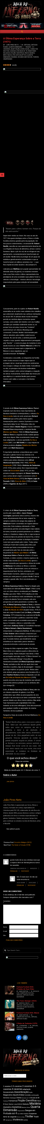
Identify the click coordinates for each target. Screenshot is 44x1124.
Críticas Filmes (28, 995)
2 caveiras (7, 1086)
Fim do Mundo (30, 53)
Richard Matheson (25, 57)
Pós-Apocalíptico (19, 55)
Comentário (6, 902)
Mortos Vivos (26, 1107)
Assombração (21, 1092)
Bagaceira (7, 1095)
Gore (6, 1104)
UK (4, 1120)
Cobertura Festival (27, 993)
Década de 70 (22, 51)
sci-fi (14, 1113)
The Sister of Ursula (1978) (20, 845)
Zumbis (25, 1120)
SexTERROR (20, 997)
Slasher (26, 1113)
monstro (7, 1107)
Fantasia (5, 1101)
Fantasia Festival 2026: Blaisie (28, 1013)
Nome (5, 927)
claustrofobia (18, 1095)
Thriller (29, 1116)
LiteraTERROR (18, 1104)
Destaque (13, 1098)
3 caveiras (27, 1086)
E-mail (5, 931)
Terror (36, 57)
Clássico (13, 51)
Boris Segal (25, 49)
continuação (35, 1095)
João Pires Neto (12, 799)
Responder (25, 871)
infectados (7, 55)
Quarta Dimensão (15, 47)
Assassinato (8, 1092)
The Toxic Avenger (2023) (27, 1001)
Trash (36, 1117)
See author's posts (13, 829)
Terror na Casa (21, 1117)
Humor (11, 1104)
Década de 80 (34, 1098)
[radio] (13, 765)
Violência (18, 1119)
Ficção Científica (17, 53)
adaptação (15, 49)
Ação (31, 1092)
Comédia (27, 1095)
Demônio (6, 1098)
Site (4, 935)
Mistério (35, 1103)
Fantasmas (13, 1101)
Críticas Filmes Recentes (25, 1007)
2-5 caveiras (16, 1086)
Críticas (27, 45)
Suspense (33, 1114)
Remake (14, 57)
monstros (16, 1107)
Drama (18, 1098)
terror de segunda (9, 1117)
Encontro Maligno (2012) (23, 842)
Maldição (26, 1104)
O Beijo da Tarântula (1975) (27, 1023)
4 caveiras (17, 1089)
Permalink (14, 871)
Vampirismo (7, 59)
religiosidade (21, 1110)
